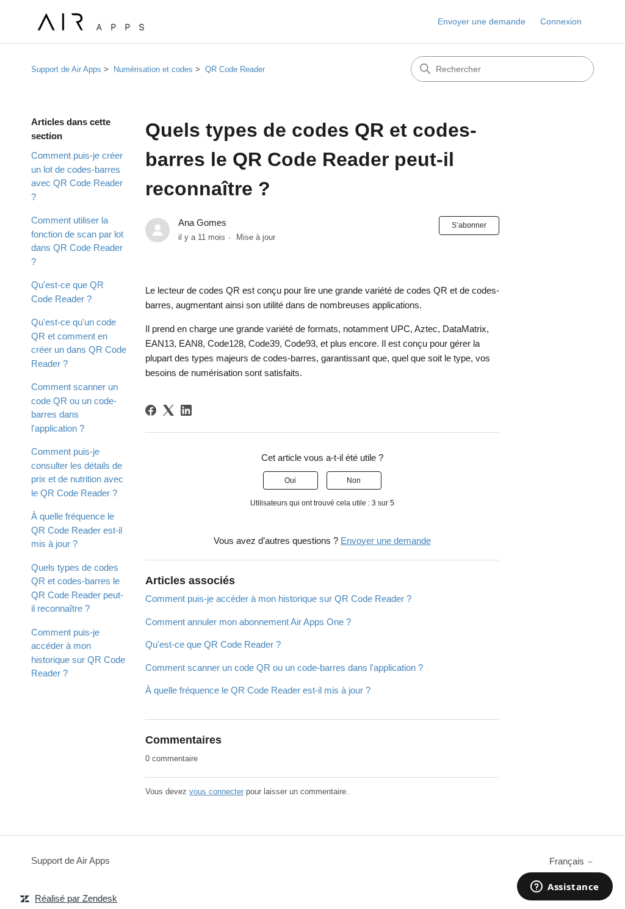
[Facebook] (150, 410)
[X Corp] (168, 410)
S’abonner (469, 225)
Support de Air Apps (66, 69)
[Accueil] (89, 21)
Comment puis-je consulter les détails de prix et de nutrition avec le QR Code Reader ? (77, 472)
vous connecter (216, 791)
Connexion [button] (561, 21)
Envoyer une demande (482, 21)
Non (354, 480)
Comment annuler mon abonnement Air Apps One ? (248, 622)
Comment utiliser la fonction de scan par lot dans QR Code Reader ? (77, 241)
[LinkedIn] (186, 410)
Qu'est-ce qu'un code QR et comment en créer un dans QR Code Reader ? (78, 343)
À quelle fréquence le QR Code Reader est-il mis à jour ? (76, 530)
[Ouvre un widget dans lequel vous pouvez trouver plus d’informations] (565, 887)
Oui (290, 480)
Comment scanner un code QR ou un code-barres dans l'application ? (74, 407)
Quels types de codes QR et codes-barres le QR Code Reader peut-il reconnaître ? (77, 588)
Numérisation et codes (153, 69)
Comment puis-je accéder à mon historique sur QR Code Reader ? (78, 653)
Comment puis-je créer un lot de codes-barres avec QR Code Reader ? (77, 176)
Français (568, 861)
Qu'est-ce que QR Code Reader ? (67, 292)
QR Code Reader (235, 69)
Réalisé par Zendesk (76, 898)
